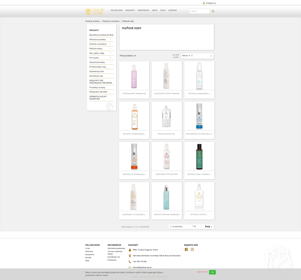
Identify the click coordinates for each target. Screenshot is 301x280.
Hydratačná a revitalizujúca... (134, 174)
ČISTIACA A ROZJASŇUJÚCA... (134, 134)
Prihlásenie (112, 260)
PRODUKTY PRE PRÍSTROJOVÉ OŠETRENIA (100, 81)
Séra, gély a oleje (96, 53)
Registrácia (143, 10)
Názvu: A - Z (197, 56)
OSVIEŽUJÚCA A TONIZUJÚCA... (134, 214)
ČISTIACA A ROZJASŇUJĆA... (199, 93)
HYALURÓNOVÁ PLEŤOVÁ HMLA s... (199, 134)
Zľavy (163, 10)
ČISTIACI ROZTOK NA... (167, 134)
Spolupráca (89, 254)
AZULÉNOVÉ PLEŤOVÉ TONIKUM (166, 93)
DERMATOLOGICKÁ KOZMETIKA (97, 97)
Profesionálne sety (97, 66)
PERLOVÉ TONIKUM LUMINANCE (167, 214)
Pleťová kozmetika (97, 39)
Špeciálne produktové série (101, 35)
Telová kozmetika (97, 62)
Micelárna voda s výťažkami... (199, 174)
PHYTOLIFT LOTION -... (199, 214)
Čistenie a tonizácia (97, 44)
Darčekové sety (96, 76)
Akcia (154, 10)
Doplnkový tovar (96, 71)
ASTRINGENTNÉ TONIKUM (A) (134, 93)
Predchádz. (176, 226)
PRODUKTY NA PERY (98, 92)
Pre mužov (94, 57)
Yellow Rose (117, 10)
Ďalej (209, 226)
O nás (87, 248)
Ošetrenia (89, 251)
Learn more (202, 271)
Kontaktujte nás (114, 257)
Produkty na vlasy (97, 87)
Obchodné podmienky (116, 248)
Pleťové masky (95, 48)
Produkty (130, 10)
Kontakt (172, 10)
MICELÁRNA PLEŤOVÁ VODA (167, 174)
